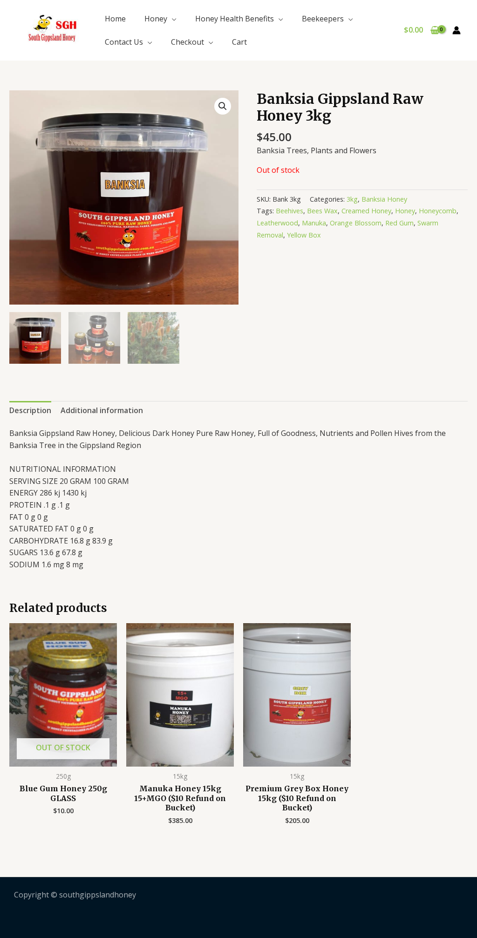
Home (115, 19)
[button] (222, 106)
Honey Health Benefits (234, 19)
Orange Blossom (356, 222)
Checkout (187, 42)
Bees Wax (322, 210)
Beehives (289, 210)
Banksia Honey (384, 199)
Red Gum (399, 222)
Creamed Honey (366, 210)
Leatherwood (277, 222)
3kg (352, 199)
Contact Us (124, 42)
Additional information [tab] (102, 410)
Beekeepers (323, 19)
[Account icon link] (456, 30)
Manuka (314, 222)
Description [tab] (30, 410)
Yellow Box (304, 235)
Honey (155, 19)
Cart (239, 42)
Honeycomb (438, 210)
